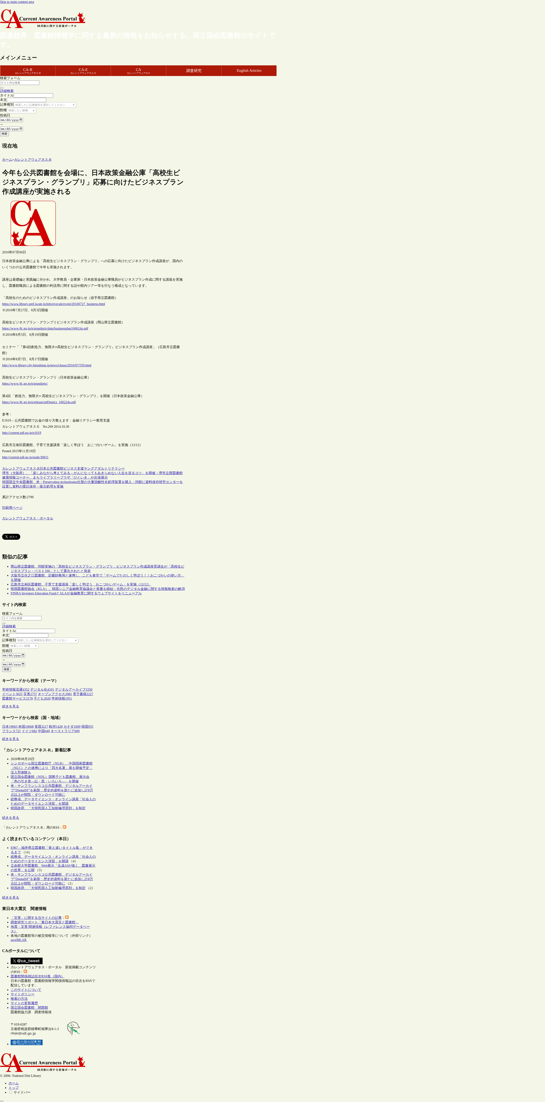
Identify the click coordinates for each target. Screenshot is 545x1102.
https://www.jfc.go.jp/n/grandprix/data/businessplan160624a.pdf (45, 328)
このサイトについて (26, 990)
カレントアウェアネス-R (21, 468)
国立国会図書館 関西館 (29, 1007)
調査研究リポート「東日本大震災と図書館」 (45, 922)
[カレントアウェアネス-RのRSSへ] (64, 827)
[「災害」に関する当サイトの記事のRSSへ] (67, 918)
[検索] (1, 88)
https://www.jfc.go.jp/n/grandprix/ (25, 383)
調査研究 (194, 71)
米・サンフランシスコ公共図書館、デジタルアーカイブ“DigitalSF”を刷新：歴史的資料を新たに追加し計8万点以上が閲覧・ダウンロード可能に (52, 790)
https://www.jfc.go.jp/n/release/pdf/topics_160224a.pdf (39, 402)
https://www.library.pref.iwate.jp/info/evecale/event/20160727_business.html (53, 304)
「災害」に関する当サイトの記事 (36, 918)
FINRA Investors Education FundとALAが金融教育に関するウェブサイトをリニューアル (76, 593)
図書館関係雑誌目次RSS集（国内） (38, 976)
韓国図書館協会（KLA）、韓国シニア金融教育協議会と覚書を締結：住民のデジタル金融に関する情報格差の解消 (98, 589)
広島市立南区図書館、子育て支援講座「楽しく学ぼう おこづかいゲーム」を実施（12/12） (81, 584)
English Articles (249, 70)
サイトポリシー (22, 994)
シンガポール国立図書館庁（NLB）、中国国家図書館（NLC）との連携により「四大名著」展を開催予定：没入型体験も (52, 768)
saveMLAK (19, 940)
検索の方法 (19, 998)
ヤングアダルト (96, 468)
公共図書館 (54, 468)
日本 (43, 468)
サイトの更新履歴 (24, 1003)
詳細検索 (7, 91)
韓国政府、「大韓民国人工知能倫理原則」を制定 (48, 808)
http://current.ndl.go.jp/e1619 (21, 433)
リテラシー (116, 468)
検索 (4, 133)
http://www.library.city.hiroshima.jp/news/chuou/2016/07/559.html (46, 365)
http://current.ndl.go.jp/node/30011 (25, 457)
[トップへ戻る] (1, 1101)
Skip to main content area (17, 2)
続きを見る (10, 706)
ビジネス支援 (73, 468)
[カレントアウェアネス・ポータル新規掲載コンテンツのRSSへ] (25, 972)
